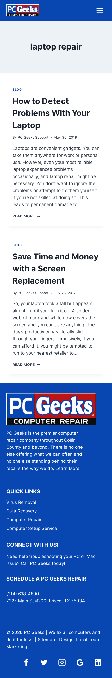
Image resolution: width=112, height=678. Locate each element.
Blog (17, 89)
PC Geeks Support (33, 137)
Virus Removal (21, 502)
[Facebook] (26, 662)
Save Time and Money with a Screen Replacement (55, 268)
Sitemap (46, 639)
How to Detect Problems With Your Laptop (51, 113)
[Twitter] (44, 662)
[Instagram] (62, 662)
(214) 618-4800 (22, 593)
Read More (26, 216)
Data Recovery (21, 510)
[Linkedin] (98, 662)
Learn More (67, 468)
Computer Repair (23, 519)
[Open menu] (100, 10)
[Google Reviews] (80, 662)
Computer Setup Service (31, 528)
